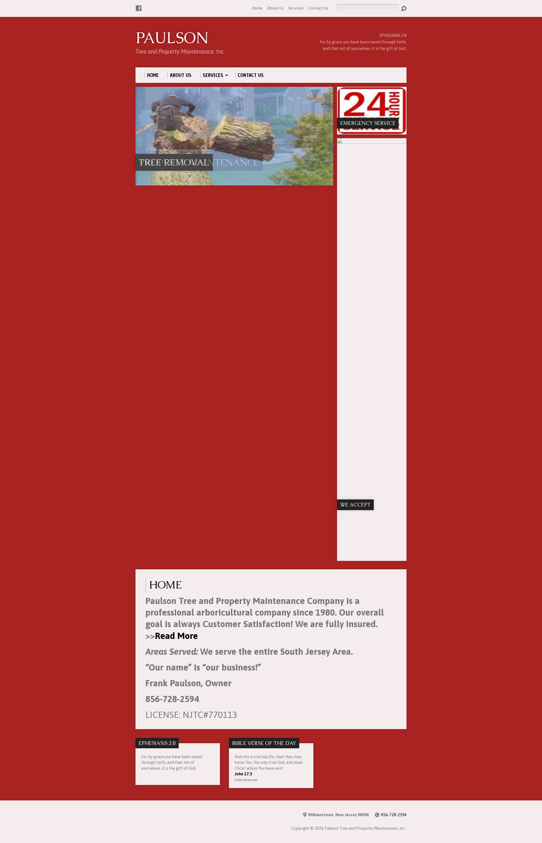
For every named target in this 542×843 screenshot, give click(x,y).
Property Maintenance (199, 162)
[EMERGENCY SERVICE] (371, 131)
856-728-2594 (393, 815)
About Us (275, 8)
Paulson (172, 38)
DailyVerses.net (246, 780)
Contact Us (318, 8)
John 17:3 (243, 774)
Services (295, 8)
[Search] (403, 9)
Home (257, 8)
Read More (176, 635)
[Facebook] (138, 8)
